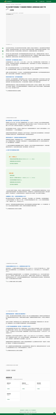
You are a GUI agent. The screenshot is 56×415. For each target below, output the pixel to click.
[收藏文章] (3, 54)
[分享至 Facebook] (3, 48)
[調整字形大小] (3, 57)
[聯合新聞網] (5, 1)
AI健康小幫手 (42, 1)
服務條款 (28, 412)
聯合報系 (35, 412)
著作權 (30, 412)
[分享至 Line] (3, 51)
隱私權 (33, 412)
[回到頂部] (54, 413)
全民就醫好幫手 (8, 4)
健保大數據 (49, 1)
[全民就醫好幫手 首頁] (9, 1)
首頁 (36, 1)
